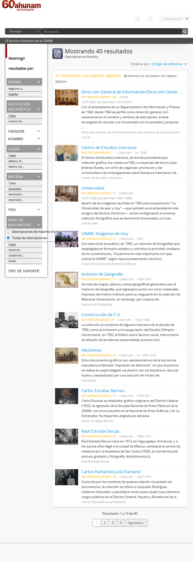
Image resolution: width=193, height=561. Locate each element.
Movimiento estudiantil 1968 (25, 194)
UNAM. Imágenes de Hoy (104, 233)
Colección (14, 250)
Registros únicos (18, 88)
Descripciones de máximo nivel (34, 231)
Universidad (92, 188)
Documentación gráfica (22, 189)
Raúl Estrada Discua (100, 431)
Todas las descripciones (29, 238)
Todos (12, 116)
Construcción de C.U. (101, 314)
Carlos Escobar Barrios (103, 390)
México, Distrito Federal (23, 166)
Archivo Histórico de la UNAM (25, 121)
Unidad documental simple (25, 255)
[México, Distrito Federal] (24, 161)
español (13, 94)
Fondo (12, 261)
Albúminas (91, 350)
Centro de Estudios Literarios (109, 147)
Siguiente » (136, 522)
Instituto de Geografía (102, 274)
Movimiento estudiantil (23, 200)
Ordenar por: (140, 64)
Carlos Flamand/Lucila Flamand (110, 471)
